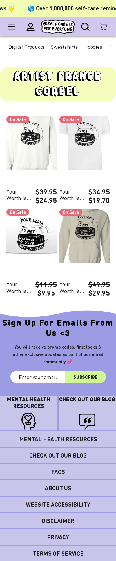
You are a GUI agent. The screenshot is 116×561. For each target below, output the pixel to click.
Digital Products (26, 46)
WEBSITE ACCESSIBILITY (58, 504)
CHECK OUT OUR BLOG (58, 455)
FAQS (58, 471)
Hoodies (93, 46)
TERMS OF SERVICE (58, 553)
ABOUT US (58, 488)
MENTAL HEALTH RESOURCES (58, 439)
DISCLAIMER (58, 520)
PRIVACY (58, 537)
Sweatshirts (64, 46)
